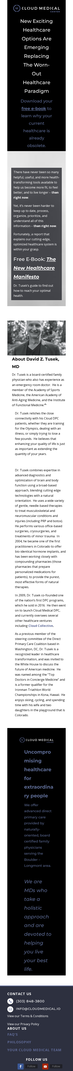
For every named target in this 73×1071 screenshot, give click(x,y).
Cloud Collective (40, 626)
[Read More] (45, 406)
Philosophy (19, 1042)
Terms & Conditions (34, 1016)
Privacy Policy (29, 1024)
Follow (31, 1066)
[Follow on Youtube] (45, 1067)
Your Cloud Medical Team (34, 1050)
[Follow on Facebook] (21, 1067)
